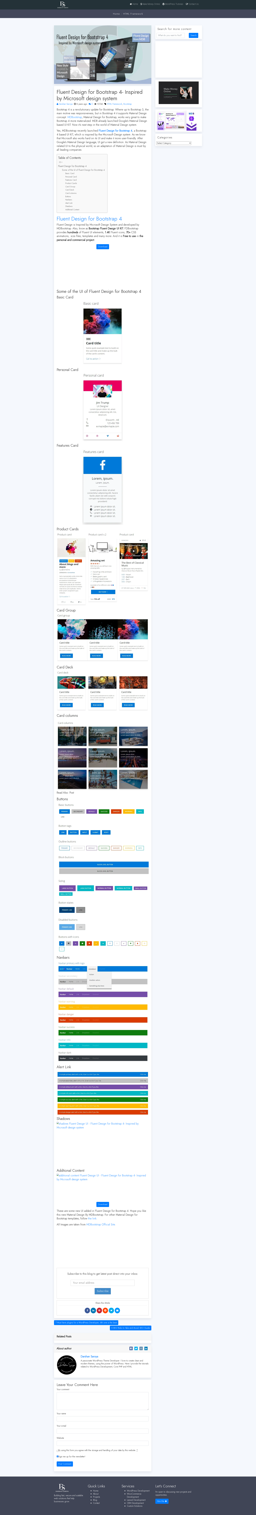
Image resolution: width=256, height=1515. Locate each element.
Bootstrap (127, 104)
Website (60, 1438)
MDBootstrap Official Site (100, 1224)
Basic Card (69, 173)
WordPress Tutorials (174, 4)
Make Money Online (151, 4)
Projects (96, 1496)
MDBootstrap (74, 117)
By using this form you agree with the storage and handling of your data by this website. (98, 1450)
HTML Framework (114, 104)
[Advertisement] (103, 270)
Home (135, 4)
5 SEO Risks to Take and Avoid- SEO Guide (130, 1327)
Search (194, 35)
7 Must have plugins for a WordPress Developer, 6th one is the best (86, 1322)
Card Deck (69, 189)
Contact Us (193, 4)
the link (92, 1218)
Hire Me (161, 1501)
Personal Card (71, 176)
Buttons (68, 196)
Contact (96, 1503)
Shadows (69, 206)
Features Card (71, 179)
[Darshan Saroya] (71, 5)
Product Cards (71, 183)
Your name (61, 1413)
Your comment (63, 1389)
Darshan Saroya (65, 104)
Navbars (68, 199)
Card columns (71, 193)
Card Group (70, 186)
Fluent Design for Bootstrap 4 (72, 166)
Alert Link (68, 203)
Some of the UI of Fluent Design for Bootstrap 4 (83, 170)
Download (102, 246)
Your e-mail (61, 1425)
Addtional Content (72, 209)
